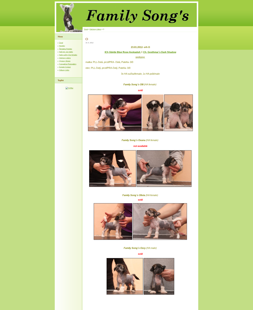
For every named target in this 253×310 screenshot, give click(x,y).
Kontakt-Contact (65, 67)
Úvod (61, 43)
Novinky (62, 46)
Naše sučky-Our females (68, 55)
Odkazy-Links (64, 70)
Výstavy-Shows (64, 61)
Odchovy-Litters (65, 58)
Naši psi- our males (66, 52)
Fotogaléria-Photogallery (67, 64)
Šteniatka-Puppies (65, 49)
